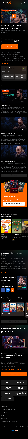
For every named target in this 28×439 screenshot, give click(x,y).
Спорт (19, 30)
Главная (3, 7)
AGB (2, 415)
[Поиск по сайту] (21, 2)
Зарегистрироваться (15, 203)
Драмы (24, 236)
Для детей (4, 236)
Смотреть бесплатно (10, 46)
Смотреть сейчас (14, 374)
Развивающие (5, 238)
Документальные (16, 7)
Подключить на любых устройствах (11, 369)
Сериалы (8, 7)
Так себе (21, 76)
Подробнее (4, 63)
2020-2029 (4, 32)
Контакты (4, 418)
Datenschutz (5, 412)
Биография (14, 30)
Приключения (5, 237)
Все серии (14, 175)
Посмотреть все (14, 321)
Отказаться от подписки (9, 421)
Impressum (4, 406)
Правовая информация (8, 409)
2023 (23, 30)
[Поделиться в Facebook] (3, 290)
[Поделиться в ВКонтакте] (8, 290)
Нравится (9, 76)
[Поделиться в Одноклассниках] (12, 290)
